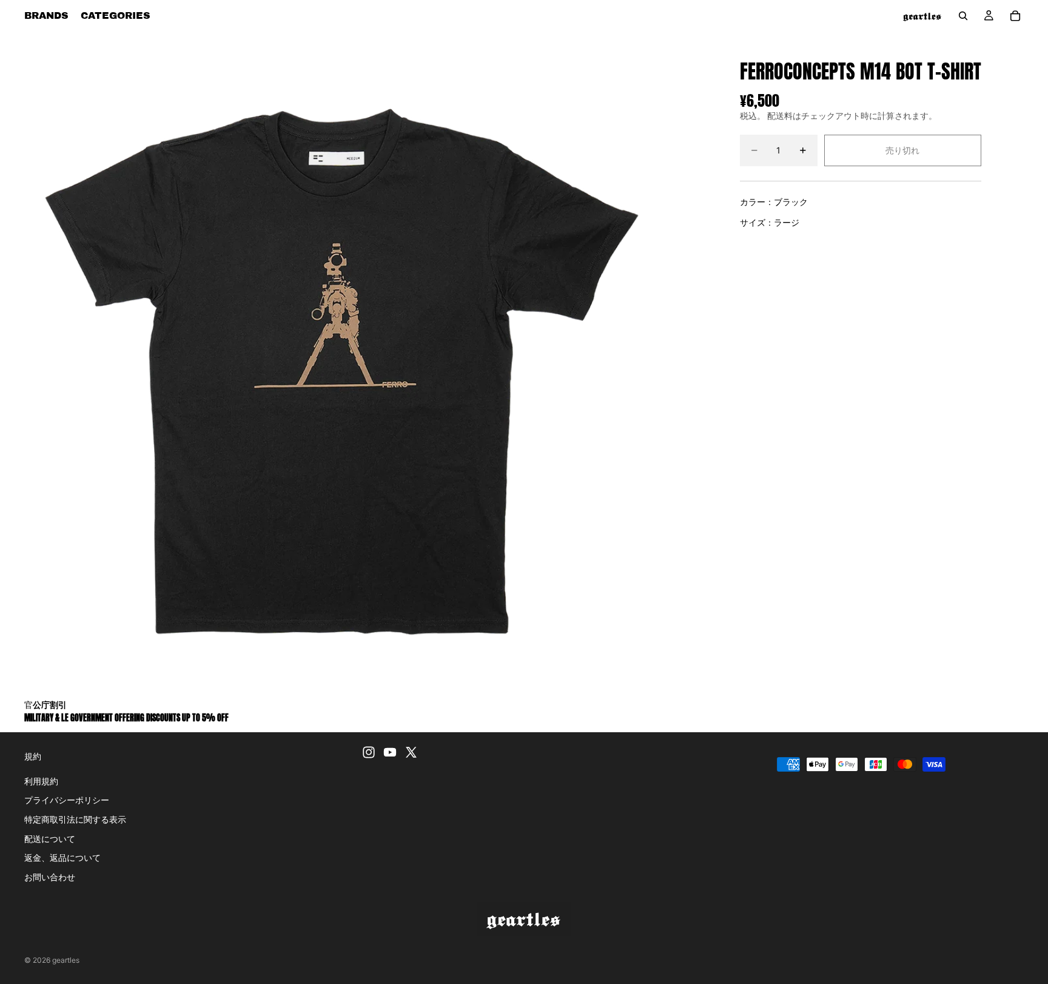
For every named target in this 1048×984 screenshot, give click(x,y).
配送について (49, 838)
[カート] (1015, 15)
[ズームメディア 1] (334, 366)
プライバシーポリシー (66, 800)
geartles (65, 960)
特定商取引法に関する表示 (75, 819)
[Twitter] (411, 752)
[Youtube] (390, 752)
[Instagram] (368, 752)
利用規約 (41, 781)
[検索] (963, 15)
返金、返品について (62, 857)
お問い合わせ (49, 877)
